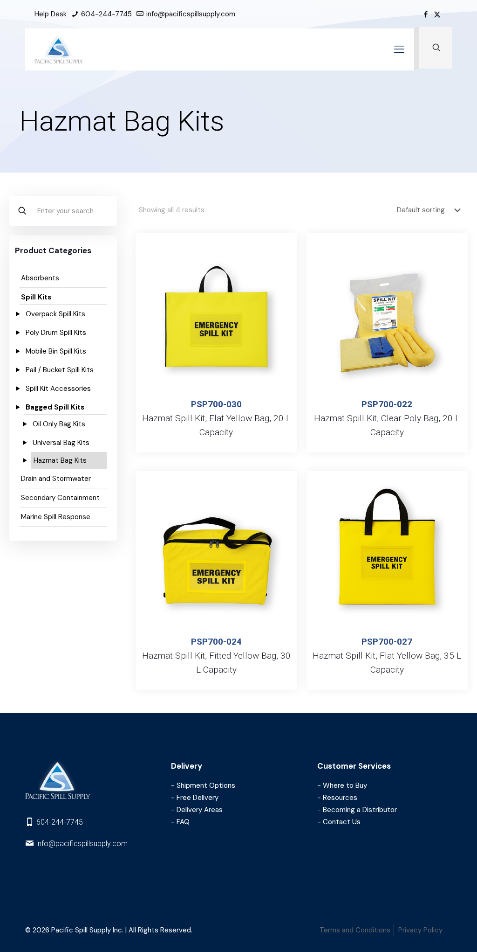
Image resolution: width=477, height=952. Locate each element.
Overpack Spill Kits (55, 314)
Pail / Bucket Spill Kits (60, 370)
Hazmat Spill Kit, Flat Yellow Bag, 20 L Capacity (216, 418)
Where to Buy (345, 785)
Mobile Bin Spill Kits (56, 351)
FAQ (183, 822)
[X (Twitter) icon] (437, 14)
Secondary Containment (60, 497)
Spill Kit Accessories (58, 388)
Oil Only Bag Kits (59, 424)
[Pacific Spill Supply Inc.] (58, 49)
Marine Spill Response (55, 516)
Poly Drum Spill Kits (56, 332)
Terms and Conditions (355, 930)
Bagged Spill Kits (55, 407)
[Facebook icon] (425, 14)
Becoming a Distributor (360, 809)
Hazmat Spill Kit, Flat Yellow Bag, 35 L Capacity (387, 655)
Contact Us (342, 822)
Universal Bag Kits (61, 442)
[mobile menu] (399, 49)
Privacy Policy (420, 930)
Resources (340, 797)
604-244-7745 (105, 14)
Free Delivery (197, 797)
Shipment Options (206, 785)
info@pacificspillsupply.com (189, 14)
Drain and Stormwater (56, 478)
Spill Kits (36, 297)
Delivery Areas (200, 809)
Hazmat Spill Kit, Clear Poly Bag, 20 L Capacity (387, 418)
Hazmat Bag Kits (60, 460)
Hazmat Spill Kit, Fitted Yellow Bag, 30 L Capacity (216, 655)
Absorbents (40, 278)
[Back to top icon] (435, 935)
